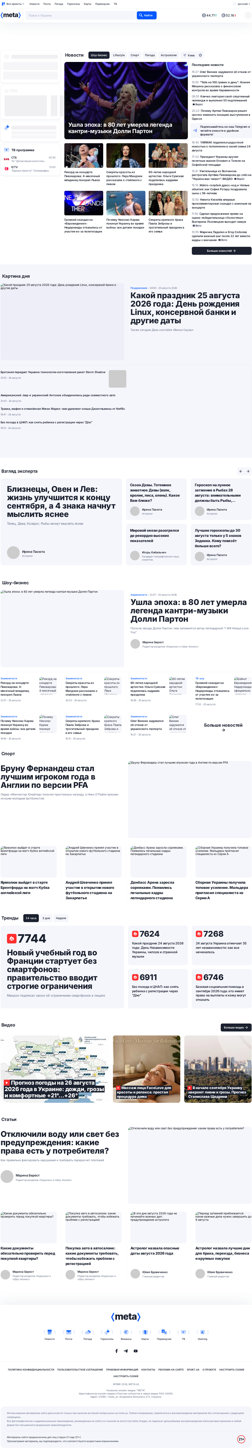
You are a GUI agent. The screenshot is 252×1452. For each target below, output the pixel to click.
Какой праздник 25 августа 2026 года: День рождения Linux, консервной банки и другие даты (185, 308)
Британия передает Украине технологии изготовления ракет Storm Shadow (53, 372)
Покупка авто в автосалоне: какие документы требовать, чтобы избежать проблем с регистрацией (92, 1256)
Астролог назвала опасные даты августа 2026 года (154, 1250)
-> (223, 727)
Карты (87, 3)
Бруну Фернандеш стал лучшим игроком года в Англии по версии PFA (48, 776)
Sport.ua (193, 1369)
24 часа (31, 918)
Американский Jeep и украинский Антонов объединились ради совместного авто (58, 395)
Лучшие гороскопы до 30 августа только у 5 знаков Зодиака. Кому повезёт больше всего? (218, 538)
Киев (191, 55)
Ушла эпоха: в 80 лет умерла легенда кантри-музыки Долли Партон (188, 610)
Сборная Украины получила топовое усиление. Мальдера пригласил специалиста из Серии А (221, 890)
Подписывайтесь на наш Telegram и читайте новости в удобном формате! (225, 130)
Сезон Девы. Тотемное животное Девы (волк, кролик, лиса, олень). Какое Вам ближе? (155, 493)
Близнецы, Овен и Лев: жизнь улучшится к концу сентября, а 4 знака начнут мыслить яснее (61, 501)
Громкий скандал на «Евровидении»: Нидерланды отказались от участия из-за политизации (83, 225)
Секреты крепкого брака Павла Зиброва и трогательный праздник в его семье (166, 225)
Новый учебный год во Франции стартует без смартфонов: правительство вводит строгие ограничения (52, 969)
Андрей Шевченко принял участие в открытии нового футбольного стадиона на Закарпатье (90, 890)
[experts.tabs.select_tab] (240, 471)
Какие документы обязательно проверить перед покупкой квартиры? (28, 1253)
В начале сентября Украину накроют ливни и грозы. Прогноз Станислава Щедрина (218, 1069)
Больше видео (234, 1027)
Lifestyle (119, 55)
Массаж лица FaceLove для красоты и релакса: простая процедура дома (146, 1069)
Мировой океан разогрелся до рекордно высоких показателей (154, 535)
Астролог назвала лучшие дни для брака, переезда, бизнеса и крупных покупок (222, 1253)
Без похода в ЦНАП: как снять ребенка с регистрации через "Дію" (46, 422)
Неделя (61, 918)
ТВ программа (22, 150)
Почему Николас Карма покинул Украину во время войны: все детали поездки (125, 223)
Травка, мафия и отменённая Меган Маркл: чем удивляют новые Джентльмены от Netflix (63, 408)
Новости (34, 3)
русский (243, 3)
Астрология (169, 55)
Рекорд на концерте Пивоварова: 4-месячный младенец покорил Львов (82, 176)
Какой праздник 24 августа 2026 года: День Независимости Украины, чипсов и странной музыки (157, 949)
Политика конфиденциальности (31, 1369)
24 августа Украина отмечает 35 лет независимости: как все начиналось (221, 947)
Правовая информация (122, 1369)
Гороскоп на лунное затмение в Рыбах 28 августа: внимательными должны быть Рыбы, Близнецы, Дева (218, 493)
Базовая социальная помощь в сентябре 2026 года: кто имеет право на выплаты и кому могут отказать (221, 993)
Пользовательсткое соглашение (80, 1369)
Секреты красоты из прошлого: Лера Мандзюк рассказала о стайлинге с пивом (124, 178)
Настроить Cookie (231, 1369)
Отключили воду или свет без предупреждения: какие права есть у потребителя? (60, 1142)
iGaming (202, 1338)
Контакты (148, 1369)
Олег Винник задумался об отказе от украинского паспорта (147, 724)
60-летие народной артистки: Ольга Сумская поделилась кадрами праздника (166, 178)
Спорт (135, 55)
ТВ (115, 3)
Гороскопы (73, 3)
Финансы (126, 1338)
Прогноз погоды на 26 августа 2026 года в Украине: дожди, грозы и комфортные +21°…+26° (55, 1069)
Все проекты (14, 3)
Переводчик (102, 3)
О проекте (209, 1369)
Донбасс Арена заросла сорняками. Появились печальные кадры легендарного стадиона (152, 890)
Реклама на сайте (171, 1369)
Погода (59, 3)
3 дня (46, 918)
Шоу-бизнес (99, 55)
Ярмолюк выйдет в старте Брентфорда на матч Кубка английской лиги (25, 887)
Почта (47, 3)
